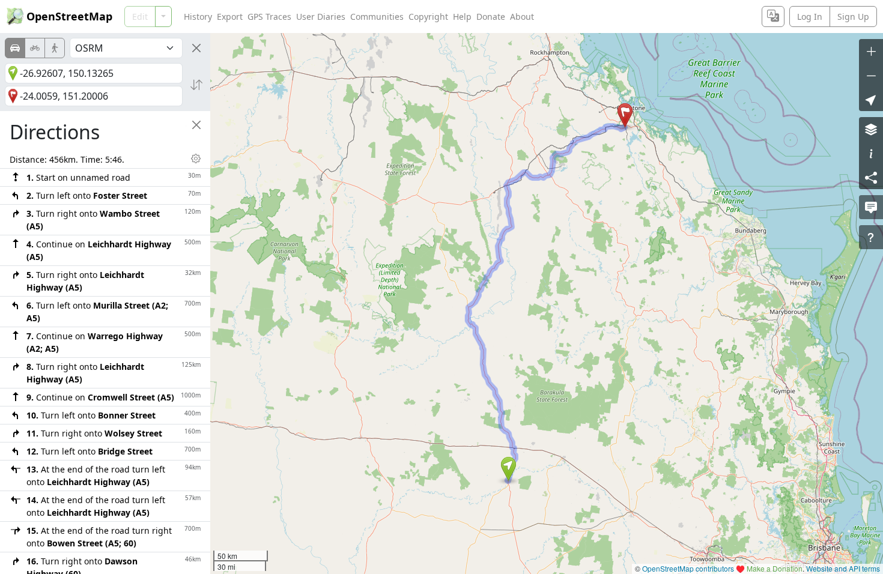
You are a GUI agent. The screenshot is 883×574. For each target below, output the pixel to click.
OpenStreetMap (69, 16)
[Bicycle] (35, 48)
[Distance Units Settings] (196, 158)
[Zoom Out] (871, 75)
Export (230, 16)
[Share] (871, 177)
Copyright (428, 16)
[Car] (15, 48)
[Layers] (871, 129)
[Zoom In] (871, 51)
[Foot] (54, 48)
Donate (490, 16)
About (522, 16)
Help (462, 16)
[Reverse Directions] (196, 85)
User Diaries (320, 16)
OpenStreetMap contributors (688, 568)
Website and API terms (843, 568)
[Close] (196, 48)
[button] (508, 469)
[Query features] (871, 237)
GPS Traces (269, 16)
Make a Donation (775, 568)
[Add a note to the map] (871, 207)
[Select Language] (773, 16)
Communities (377, 16)
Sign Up (853, 16)
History (198, 16)
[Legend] (871, 153)
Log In (809, 16)
